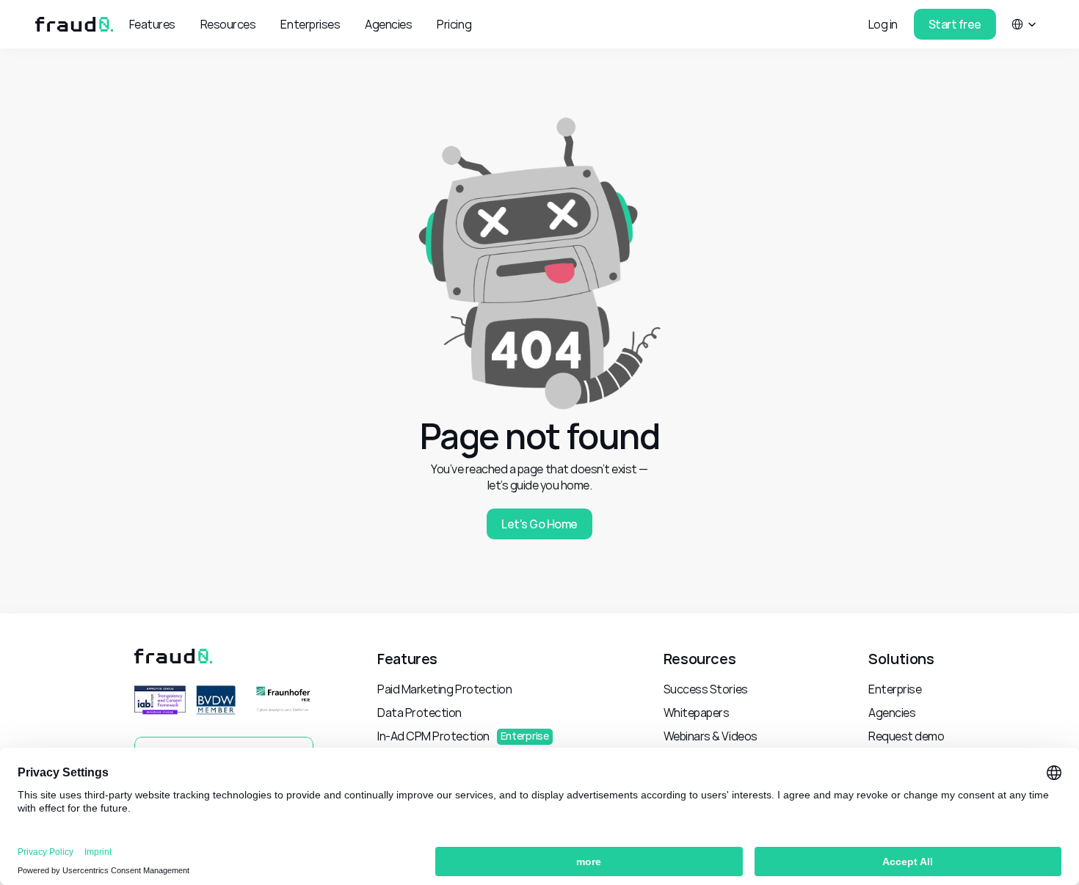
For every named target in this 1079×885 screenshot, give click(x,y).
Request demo (906, 736)
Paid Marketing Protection (444, 689)
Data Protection (419, 712)
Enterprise (894, 689)
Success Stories (706, 689)
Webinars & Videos (711, 736)
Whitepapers (697, 712)
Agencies (891, 712)
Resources (699, 659)
